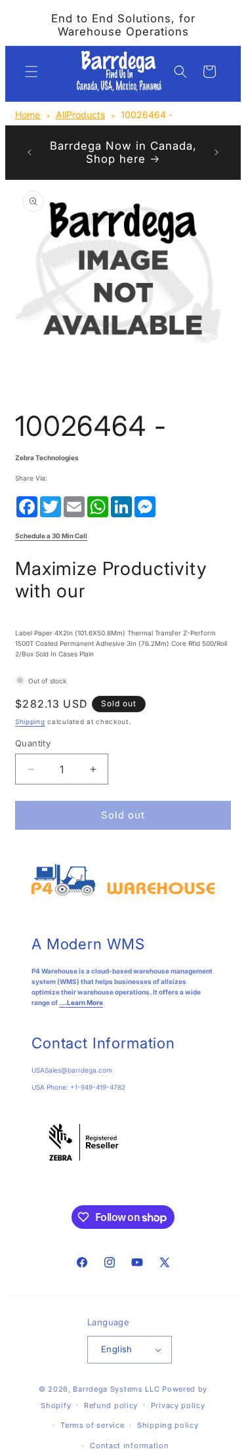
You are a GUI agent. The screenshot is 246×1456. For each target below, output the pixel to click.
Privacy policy (178, 1405)
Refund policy (111, 1405)
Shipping (30, 721)
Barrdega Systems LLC (116, 1389)
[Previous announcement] (29, 152)
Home (27, 114)
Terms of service (92, 1425)
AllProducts (80, 114)
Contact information (129, 1445)
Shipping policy (168, 1425)
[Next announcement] (216, 152)
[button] (31, 71)
